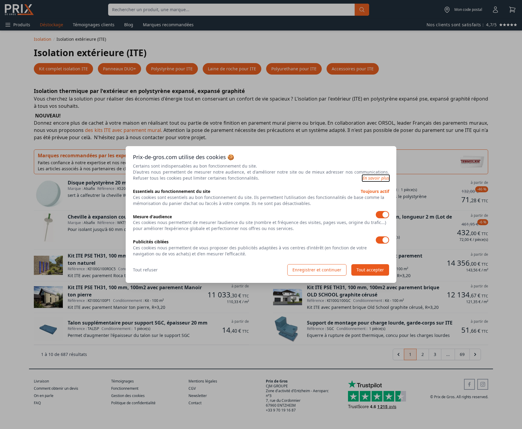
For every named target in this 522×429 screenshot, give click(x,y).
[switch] (382, 214)
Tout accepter (370, 270)
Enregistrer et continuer (316, 270)
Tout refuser (145, 270)
